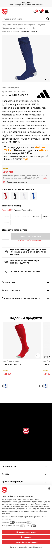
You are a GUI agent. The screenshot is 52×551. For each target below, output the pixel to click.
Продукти (41, 24)
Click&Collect (26, 3)
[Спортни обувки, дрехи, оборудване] (4, 11)
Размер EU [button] (7, 210)
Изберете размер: (12, 205)
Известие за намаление (17, 182)
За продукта (8, 282)
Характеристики (11, 290)
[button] (26, 19)
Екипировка (8, 28)
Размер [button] (16, 210)
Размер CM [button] (27, 210)
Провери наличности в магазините (21, 298)
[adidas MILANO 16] (22, 340)
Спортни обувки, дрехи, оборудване (18, 24)
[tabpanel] (26, 58)
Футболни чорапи (11, 31)
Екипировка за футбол (25, 28)
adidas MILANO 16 (12, 364)
